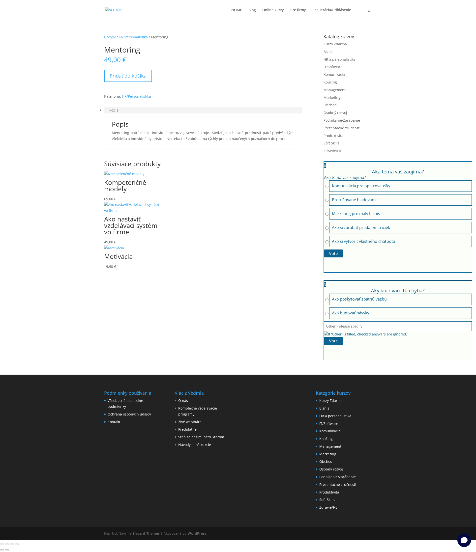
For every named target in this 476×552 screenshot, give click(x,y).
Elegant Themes (146, 533)
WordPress (197, 533)
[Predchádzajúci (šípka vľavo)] (2, 550)
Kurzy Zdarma (335, 44)
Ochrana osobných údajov (129, 414)
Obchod (330, 105)
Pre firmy (298, 10)
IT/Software (333, 66)
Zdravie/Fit (332, 150)
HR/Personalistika (133, 37)
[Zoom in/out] (2, 544)
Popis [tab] (113, 110)
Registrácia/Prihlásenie (331, 10)
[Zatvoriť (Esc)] (17, 544)
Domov (110, 37)
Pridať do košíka (128, 75)
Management (335, 89)
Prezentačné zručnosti (342, 128)
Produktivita (333, 135)
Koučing (330, 82)
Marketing (332, 97)
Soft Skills (331, 143)
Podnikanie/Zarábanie (342, 120)
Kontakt (114, 421)
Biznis (328, 51)
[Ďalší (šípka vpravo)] (7, 550)
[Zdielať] (12, 544)
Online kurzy (273, 10)
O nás (183, 400)
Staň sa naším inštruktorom (201, 437)
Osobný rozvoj (335, 112)
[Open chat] (464, 540)
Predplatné (187, 429)
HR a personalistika (340, 59)
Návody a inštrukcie (194, 444)
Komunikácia (334, 74)
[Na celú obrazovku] (7, 544)
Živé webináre (190, 421)
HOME (236, 10)
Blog (252, 10)
